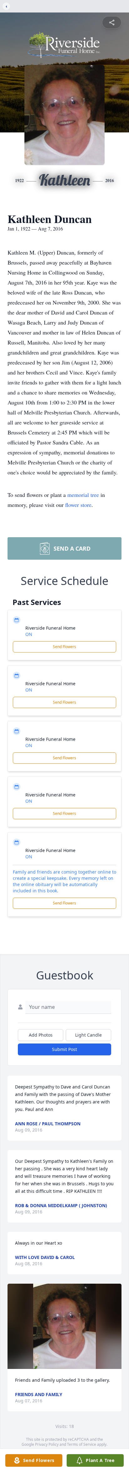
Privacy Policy (47, 1444)
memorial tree (83, 494)
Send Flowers (64, 646)
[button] (64, 1326)
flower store (78, 504)
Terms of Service (81, 1444)
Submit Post (64, 1049)
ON (28, 634)
